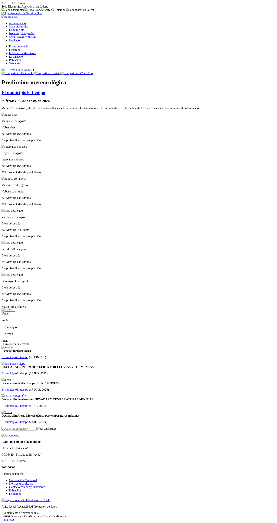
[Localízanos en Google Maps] (11, 435)
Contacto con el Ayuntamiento (27, 487)
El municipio (16, 29)
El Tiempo (15, 493)
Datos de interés (18, 46)
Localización (16, 56)
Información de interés (22, 53)
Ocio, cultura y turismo (22, 36)
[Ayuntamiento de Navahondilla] (22, 13)
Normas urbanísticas (21, 483)
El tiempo (15, 49)
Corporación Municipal (23, 480)
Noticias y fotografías (21, 33)
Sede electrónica (18, 26)
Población (15, 60)
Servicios (14, 63)
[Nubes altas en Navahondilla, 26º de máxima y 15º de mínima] (10, 16)
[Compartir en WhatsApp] (76, 73)
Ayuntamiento (17, 23)
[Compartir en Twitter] (46, 73)
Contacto (14, 40)
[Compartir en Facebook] (17, 73)
